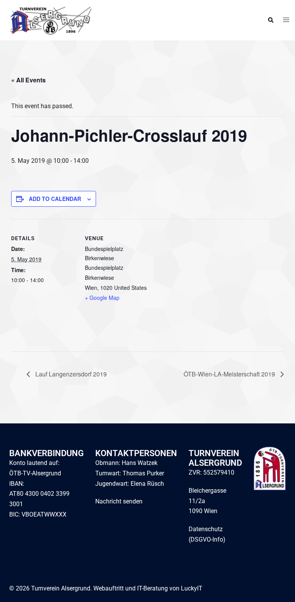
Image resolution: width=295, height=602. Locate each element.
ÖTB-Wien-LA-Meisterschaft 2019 (230, 374)
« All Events (28, 79)
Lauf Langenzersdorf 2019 (70, 374)
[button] (270, 20)
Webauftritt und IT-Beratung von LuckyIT (147, 588)
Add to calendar (55, 198)
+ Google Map (102, 297)
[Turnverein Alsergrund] (49, 19)
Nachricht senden (119, 501)
